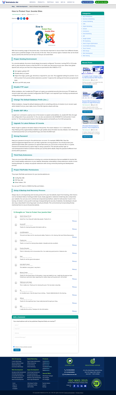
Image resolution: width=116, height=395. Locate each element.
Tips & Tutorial (87, 48)
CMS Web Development (17, 374)
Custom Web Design (16, 361)
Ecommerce (86, 31)
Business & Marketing (88, 19)
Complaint (14, 388)
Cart (46, 361)
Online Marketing (31, 366)
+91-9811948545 (88, 2)
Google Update (87, 38)
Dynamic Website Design (17, 363)
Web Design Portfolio (32, 383)
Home (13, 383)
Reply (75, 221)
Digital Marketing (87, 26)
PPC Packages (46, 379)
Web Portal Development (18, 379)
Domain (85, 28)
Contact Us (70, 2)
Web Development (16, 14)
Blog (57, 2)
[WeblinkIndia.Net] (10, 2)
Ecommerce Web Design (17, 366)
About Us (14, 385)
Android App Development (33, 372)
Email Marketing (87, 33)
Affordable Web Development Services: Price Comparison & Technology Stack (90, 127)
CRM (84, 24)
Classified (47, 366)
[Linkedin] (81, 385)
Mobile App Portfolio (32, 385)
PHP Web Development (17, 377)
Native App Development (33, 379)
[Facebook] (74, 385)
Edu (46, 365)
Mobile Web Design (16, 365)
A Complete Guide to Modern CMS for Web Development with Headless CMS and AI (92, 77)
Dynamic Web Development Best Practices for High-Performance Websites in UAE (91, 102)
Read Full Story (87, 86)
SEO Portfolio (30, 386)
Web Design (86, 50)
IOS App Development (32, 374)
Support (44, 385)
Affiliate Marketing (31, 363)
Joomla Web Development (18, 375)
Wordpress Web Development (19, 372)
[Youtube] (85, 385)
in (24, 18)
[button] (41, 2)
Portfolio (50, 2)
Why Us (63, 2)
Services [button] (32, 2)
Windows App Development (33, 375)
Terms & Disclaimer (69, 392)
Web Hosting (86, 55)
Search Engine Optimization (90, 43)
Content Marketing (88, 21)
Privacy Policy (79, 392)
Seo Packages (46, 377)
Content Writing (31, 365)
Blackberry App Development (34, 377)
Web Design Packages (48, 375)
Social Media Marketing (89, 46)
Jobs (46, 368)
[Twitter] (21, 18)
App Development (87, 16)
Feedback (14, 386)
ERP (84, 36)
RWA (46, 370)
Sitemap (44, 386)
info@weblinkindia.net (70, 374)
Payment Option (46, 383)
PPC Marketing (87, 41)
